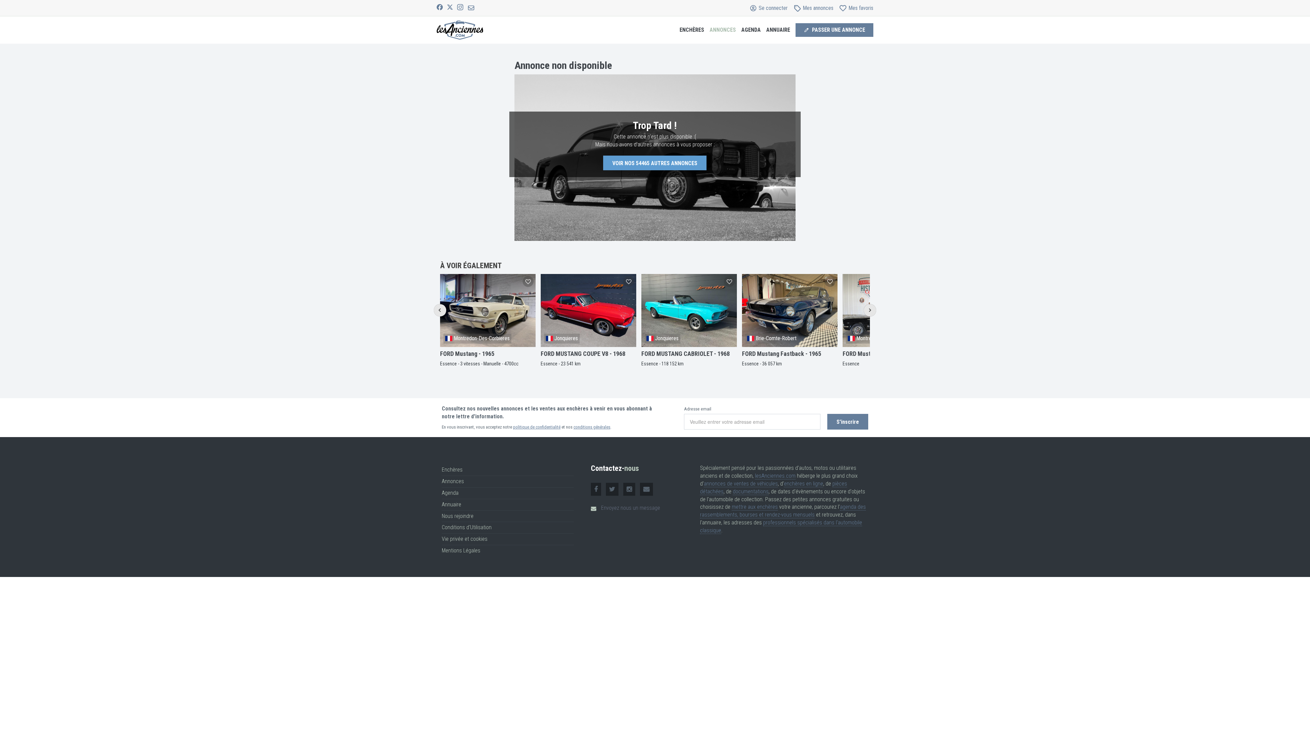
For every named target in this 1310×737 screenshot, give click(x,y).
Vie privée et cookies (464, 539)
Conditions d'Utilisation (467, 527)
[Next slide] (870, 310)
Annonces (453, 481)
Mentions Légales (461, 550)
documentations (751, 491)
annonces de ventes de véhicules (741, 483)
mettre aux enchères (755, 507)
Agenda (450, 493)
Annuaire (451, 504)
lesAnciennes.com (775, 476)
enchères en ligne (803, 483)
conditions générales (591, 427)
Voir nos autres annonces (654, 163)
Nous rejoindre (458, 516)
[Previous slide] (440, 310)
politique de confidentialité (537, 427)
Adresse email (697, 408)
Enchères (692, 30)
